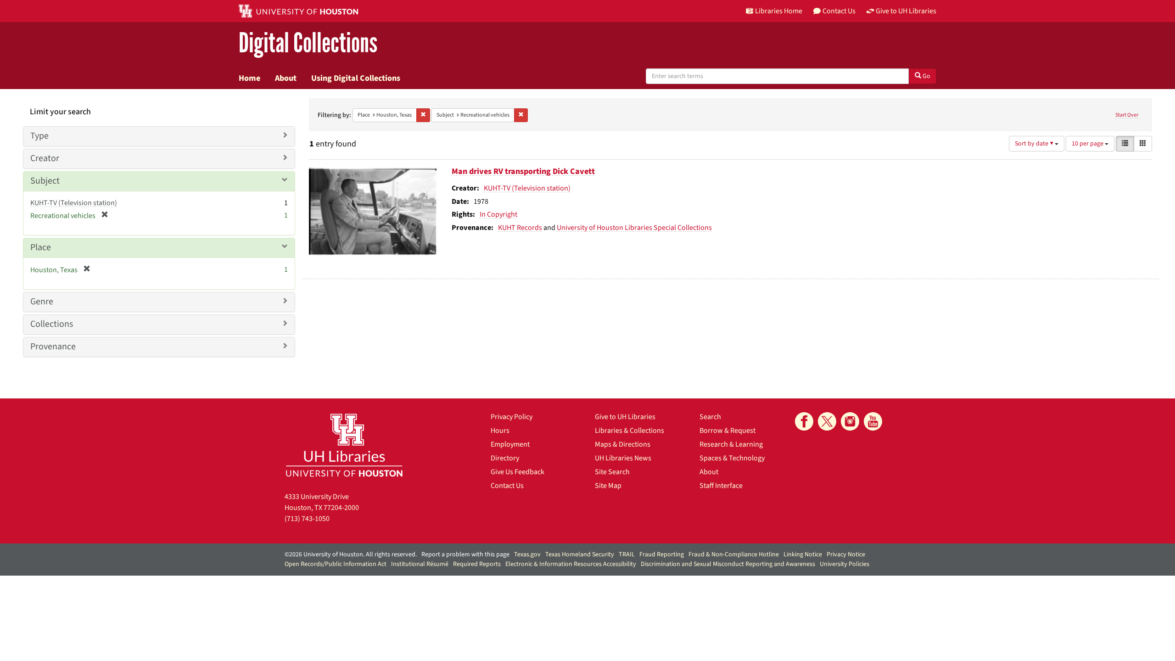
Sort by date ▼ (1035, 143)
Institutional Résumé (419, 564)
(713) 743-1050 (307, 519)
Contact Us (507, 486)
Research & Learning (731, 444)
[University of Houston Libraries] (344, 445)
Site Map (608, 486)
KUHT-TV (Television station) (527, 188)
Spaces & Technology (732, 458)
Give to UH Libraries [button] (906, 11)
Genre (41, 301)
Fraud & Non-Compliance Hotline (733, 554)
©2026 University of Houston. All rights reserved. (351, 554)
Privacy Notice (846, 554)
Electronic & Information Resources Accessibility (570, 564)
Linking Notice (802, 554)
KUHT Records (520, 228)
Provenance (53, 346)
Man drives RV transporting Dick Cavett (523, 171)
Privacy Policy (511, 417)
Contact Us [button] (839, 11)
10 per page (1088, 143)
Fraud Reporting (661, 554)
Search (710, 417)
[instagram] (850, 421)
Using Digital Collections (355, 78)
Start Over (1126, 115)
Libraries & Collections (629, 431)
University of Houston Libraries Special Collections (634, 228)
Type (39, 135)
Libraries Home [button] (778, 11)
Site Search (612, 472)
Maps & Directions (622, 444)
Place (40, 247)
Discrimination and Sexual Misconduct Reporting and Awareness (728, 564)
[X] (827, 421)
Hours (500, 431)
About (286, 78)
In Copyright (498, 214)
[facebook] (804, 421)
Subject (45, 180)
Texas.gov (527, 554)
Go (925, 76)
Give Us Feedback (517, 472)
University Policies (844, 564)
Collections (51, 324)
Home (249, 78)
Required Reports (477, 564)
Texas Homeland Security (579, 554)
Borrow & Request (727, 431)
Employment (510, 444)
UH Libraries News (623, 458)
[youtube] (873, 421)
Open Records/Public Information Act (335, 564)
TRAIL (627, 554)
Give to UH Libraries (625, 417)
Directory (505, 458)
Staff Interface (721, 486)
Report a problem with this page (465, 554)
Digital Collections (308, 43)
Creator (44, 158)
